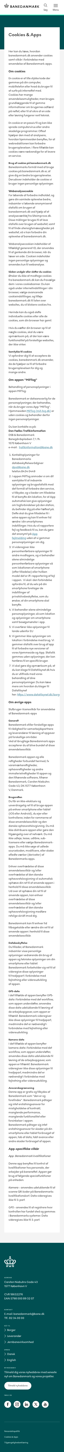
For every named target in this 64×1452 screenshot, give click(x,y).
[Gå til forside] (32, 1265)
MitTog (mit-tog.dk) (39, 411)
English (11, 1360)
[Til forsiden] (21, 6)
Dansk (11, 1354)
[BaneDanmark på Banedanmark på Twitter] (35, 1406)
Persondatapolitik (12, 1431)
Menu (56, 9)
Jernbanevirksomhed (20, 1342)
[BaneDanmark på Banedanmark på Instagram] (17, 1406)
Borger (11, 1330)
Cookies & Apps (11, 1437)
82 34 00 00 (16, 1318)
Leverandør (14, 1336)
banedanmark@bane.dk (28, 1314)
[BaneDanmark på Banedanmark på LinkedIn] (26, 1406)
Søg (45, 9)
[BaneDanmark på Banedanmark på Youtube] (45, 1406)
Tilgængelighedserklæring (16, 1443)
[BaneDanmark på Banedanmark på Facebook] (7, 1406)
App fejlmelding (25, 536)
